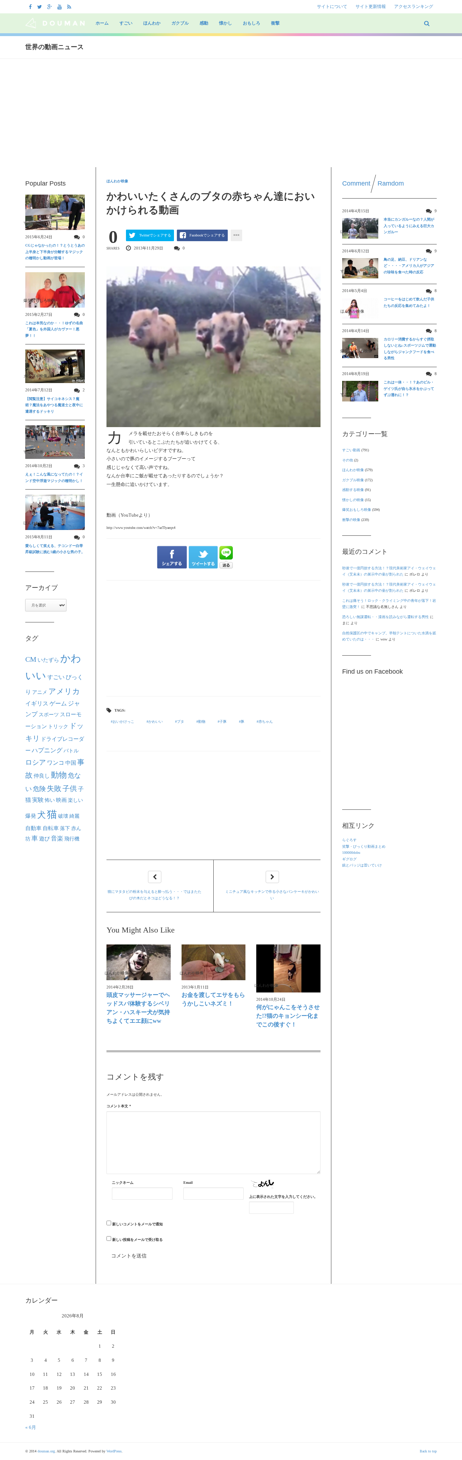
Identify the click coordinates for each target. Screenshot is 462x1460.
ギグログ (349, 859)
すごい (125, 23)
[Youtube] (60, 6)
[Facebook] (31, 6)
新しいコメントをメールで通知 (137, 1224)
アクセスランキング (413, 6)
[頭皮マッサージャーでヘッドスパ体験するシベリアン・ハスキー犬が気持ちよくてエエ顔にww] (138, 962)
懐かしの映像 (353, 500)
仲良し (42, 776)
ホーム (102, 23)
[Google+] (50, 6)
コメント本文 (118, 1106)
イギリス (36, 703)
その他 (347, 460)
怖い (50, 800)
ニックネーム (123, 1183)
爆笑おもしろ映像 (356, 510)
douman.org (46, 1451)
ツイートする (203, 557)
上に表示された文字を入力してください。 (283, 1197)
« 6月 (30, 1427)
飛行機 (71, 839)
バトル (71, 750)
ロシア (35, 762)
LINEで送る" (226, 557)
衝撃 (275, 23)
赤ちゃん (265, 722)
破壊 (63, 816)
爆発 (30, 816)
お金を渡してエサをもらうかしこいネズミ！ (213, 999)
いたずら (48, 660)
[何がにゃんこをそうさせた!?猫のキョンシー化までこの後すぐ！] (288, 968)
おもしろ (251, 23)
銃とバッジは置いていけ (362, 865)
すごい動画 (351, 450)
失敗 (54, 788)
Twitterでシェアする (155, 235)
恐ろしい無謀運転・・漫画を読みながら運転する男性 (385, 617)
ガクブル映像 (353, 480)
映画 (61, 800)
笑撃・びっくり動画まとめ (363, 846)
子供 (69, 788)
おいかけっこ (123, 722)
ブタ (180, 722)
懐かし (225, 23)
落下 (65, 828)
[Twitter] (40, 6)
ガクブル (180, 23)
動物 (201, 722)
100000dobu (351, 853)
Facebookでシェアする (207, 235)
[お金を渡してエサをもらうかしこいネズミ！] (214, 962)
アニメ (39, 692)
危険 (39, 788)
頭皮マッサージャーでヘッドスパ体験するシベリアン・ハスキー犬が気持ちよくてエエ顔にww (138, 1008)
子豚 (223, 722)
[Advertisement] (231, 113)
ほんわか (152, 23)
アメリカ (64, 691)
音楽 (57, 838)
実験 (38, 800)
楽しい (75, 800)
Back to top (428, 1451)
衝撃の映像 (351, 520)
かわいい (155, 722)
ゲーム (58, 703)
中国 (70, 763)
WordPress (114, 1451)
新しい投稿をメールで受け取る (137, 1240)
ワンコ (55, 763)
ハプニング (47, 750)
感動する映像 (353, 490)
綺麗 (74, 816)
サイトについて (332, 6)
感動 (204, 23)
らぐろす (349, 840)
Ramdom (391, 183)
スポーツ (49, 714)
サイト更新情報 (371, 6)
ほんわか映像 (117, 181)
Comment (356, 183)
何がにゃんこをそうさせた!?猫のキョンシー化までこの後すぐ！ (288, 1015)
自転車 (51, 828)
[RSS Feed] (70, 6)
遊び (44, 839)
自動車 (33, 828)
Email (188, 1183)
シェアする (172, 557)
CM (30, 659)
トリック (58, 726)
